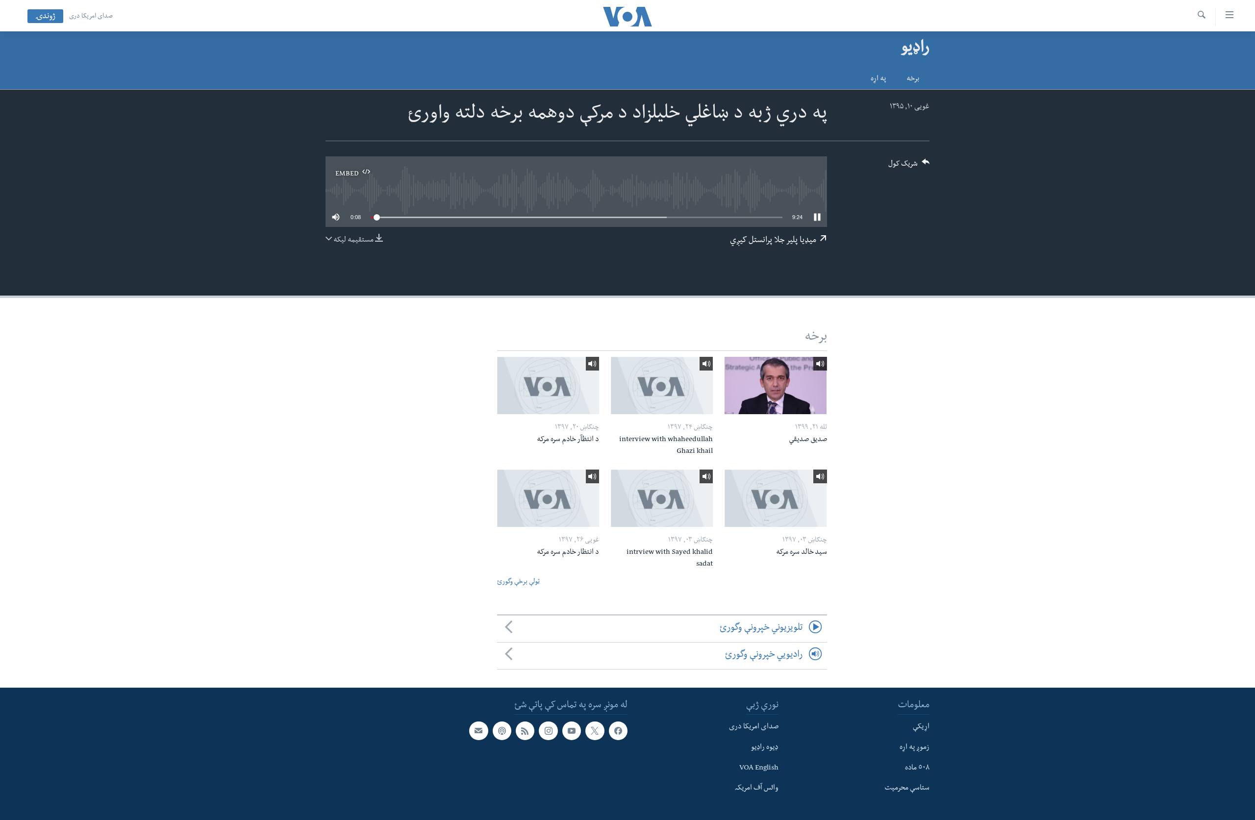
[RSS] (525, 730)
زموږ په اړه (914, 748)
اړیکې (921, 727)
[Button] (908, 166)
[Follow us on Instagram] (548, 730)
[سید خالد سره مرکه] (776, 498)
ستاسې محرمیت (906, 788)
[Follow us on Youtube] (571, 730)
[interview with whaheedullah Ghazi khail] (662, 385)
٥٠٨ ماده (917, 768)
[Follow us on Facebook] (618, 730)
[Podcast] (502, 730)
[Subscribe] (478, 730)
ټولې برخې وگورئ (518, 582)
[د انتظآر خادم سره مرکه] (548, 385)
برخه (912, 79)
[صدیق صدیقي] (776, 385)
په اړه (878, 79)
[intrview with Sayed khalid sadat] (662, 498)
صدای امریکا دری (91, 17)
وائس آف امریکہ (756, 788)
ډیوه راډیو (764, 748)
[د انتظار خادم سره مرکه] (548, 498)
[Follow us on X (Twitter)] (594, 730)
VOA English (758, 768)
